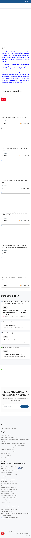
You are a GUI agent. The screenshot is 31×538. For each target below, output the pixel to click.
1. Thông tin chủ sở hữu (9, 325)
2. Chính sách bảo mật (9, 340)
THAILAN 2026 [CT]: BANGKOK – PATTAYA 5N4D (14, 117)
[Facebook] (19, 468)
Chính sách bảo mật (6, 435)
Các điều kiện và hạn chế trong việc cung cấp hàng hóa (18, 445)
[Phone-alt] (22, 468)
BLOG (5, 307)
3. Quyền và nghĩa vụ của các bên (12, 354)
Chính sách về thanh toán (7, 449)
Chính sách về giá (5, 443)
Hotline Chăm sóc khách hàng (8, 428)
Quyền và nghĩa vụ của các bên (9, 437)
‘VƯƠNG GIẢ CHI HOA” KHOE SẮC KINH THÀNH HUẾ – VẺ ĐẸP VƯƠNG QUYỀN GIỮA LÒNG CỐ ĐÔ (15, 312)
